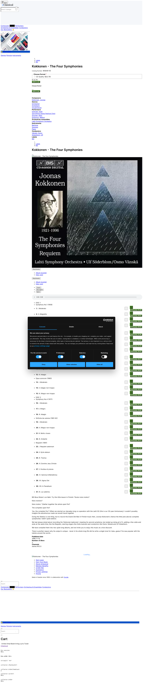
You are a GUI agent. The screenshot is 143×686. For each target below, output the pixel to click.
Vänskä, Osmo (37, 133)
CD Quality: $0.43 (136, 351)
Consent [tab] (42, 327)
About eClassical (42, 564)
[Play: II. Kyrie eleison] (126, 452)
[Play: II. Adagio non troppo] (126, 387)
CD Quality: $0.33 (136, 435)
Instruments (16, 55)
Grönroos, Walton (38, 117)
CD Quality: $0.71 (136, 440)
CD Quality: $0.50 (136, 395)
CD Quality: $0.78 (136, 459)
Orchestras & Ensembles (10, 28)
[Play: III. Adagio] (126, 414)
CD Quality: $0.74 (136, 389)
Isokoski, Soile (37, 112)
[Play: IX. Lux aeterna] (126, 491)
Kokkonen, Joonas (38, 100)
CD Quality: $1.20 (136, 310)
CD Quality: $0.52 (136, 384)
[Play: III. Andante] (126, 344)
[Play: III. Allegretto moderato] (126, 368)
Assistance (40, 570)
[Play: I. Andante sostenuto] (126, 357)
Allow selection (71, 364)
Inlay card (39, 275)
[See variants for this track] (131, 307)
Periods (9, 55)
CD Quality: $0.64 (136, 340)
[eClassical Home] (16, 5)
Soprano (35, 127)
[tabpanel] (87, 394)
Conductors (23, 28)
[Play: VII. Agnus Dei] (126, 480)
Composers (5, 26)
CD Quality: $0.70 (136, 429)
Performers (19, 26)
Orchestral (35, 104)
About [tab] (101, 327)
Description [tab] (40, 289)
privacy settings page (42, 346)
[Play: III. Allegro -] (126, 319)
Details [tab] (71, 327)
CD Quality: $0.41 (136, 454)
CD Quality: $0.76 (136, 493)
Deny (43, 364)
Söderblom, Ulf (37, 135)
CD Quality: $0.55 (136, 370)
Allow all (99, 364)
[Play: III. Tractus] (126, 457)
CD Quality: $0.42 (136, 365)
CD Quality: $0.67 (136, 321)
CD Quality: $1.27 (136, 416)
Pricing (38, 574)
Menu (5, 3)
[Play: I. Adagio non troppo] (126, 333)
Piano (34, 129)
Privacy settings (42, 572)
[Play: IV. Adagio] (126, 325)
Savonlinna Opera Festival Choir (43, 114)
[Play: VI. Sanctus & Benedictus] (126, 474)
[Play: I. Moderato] (126, 308)
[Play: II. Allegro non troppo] (126, 427)
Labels (12, 26)
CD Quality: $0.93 (136, 327)
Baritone (35, 125)
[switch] (60, 356)
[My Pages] (4, 21)
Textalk (66, 577)
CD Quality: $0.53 (136, 476)
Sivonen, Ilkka (37, 115)
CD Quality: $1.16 (136, 404)
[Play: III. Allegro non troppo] (126, 393)
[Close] (1, 581)
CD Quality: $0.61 (136, 315)
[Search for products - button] (16, 8)
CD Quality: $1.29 (136, 376)
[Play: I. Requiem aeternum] (126, 446)
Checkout (4, 646)
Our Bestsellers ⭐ (7, 30)
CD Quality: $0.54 (136, 465)
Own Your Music (42, 562)
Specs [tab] (38, 292)
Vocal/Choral (36, 108)
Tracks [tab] (38, 287)
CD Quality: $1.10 (136, 346)
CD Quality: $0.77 (136, 359)
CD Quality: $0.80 (136, 410)
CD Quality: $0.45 (136, 487)
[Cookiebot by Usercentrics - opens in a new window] (104, 320)
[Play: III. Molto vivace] (126, 433)
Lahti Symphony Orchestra (41, 121)
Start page (40, 560)
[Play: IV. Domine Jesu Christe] (126, 463)
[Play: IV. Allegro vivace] (126, 350)
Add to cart (36, 82)
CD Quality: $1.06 (136, 334)
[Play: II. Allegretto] (126, 314)
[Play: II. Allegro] (126, 338)
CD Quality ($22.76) (43, 77)
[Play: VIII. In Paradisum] (126, 486)
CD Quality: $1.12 (136, 448)
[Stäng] (32, 89)
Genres (3, 55)
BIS (37, 62)
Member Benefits (42, 566)
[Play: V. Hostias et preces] (126, 469)
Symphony (36, 106)
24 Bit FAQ (40, 568)
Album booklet (41, 273)
